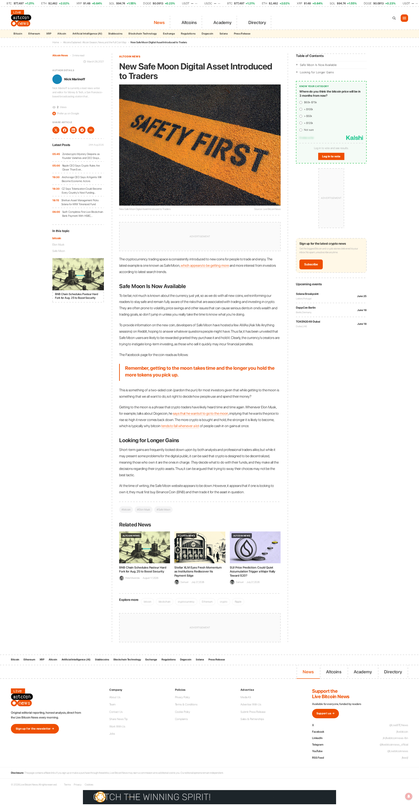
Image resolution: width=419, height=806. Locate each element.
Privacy (78, 784)
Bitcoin (18, 33)
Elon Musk (58, 244)
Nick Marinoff (74, 79)
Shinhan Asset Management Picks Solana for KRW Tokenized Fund (80, 202)
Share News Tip (118, 719)
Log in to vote (331, 156)
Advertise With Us (250, 704)
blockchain (164, 601)
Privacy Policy (182, 697)
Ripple (238, 601)
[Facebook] (64, 130)
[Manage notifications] (408, 796)
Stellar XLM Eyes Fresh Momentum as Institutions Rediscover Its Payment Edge (198, 571)
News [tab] (159, 22)
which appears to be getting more (205, 265)
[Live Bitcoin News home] (22, 18)
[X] (55, 130)
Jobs (112, 733)
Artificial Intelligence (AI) (87, 33)
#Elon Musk (143, 509)
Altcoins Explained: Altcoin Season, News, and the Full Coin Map (95, 42)
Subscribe (311, 264)
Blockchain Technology (143, 33)
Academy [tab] (222, 22)
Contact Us (115, 711)
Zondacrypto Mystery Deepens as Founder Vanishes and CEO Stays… (81, 156)
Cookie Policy (182, 711)
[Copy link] (90, 130)
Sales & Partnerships (252, 719)
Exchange (169, 33)
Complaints (181, 719)
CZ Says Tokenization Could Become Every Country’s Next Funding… (82, 190)
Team (112, 704)
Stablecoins (115, 33)
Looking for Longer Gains (317, 72)
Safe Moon (58, 251)
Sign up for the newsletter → (35, 728)
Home (55, 42)
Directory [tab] (257, 22)
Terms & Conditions (186, 704)
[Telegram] (82, 130)
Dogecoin (207, 33)
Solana (224, 33)
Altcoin (61, 33)
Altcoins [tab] (189, 22)
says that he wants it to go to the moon (200, 413)
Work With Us (117, 726)
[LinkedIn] (73, 130)
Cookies (89, 784)
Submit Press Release (253, 711)
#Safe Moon (163, 509)
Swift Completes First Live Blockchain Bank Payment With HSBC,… (82, 213)
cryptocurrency (186, 601)
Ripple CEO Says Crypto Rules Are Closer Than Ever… (81, 167)
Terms (67, 784)
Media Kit (245, 697)
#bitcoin (126, 509)
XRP (49, 33)
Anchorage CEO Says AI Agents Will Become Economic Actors (81, 179)
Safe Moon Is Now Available (318, 65)
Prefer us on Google (66, 113)
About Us (114, 697)
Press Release (242, 33)
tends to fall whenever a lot (180, 426)
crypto (223, 601)
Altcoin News (60, 55)
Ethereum (34, 33)
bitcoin (56, 238)
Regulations (188, 33)
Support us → (325, 713)
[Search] (394, 18)
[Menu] (404, 18)
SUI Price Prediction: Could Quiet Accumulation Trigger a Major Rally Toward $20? (252, 571)
